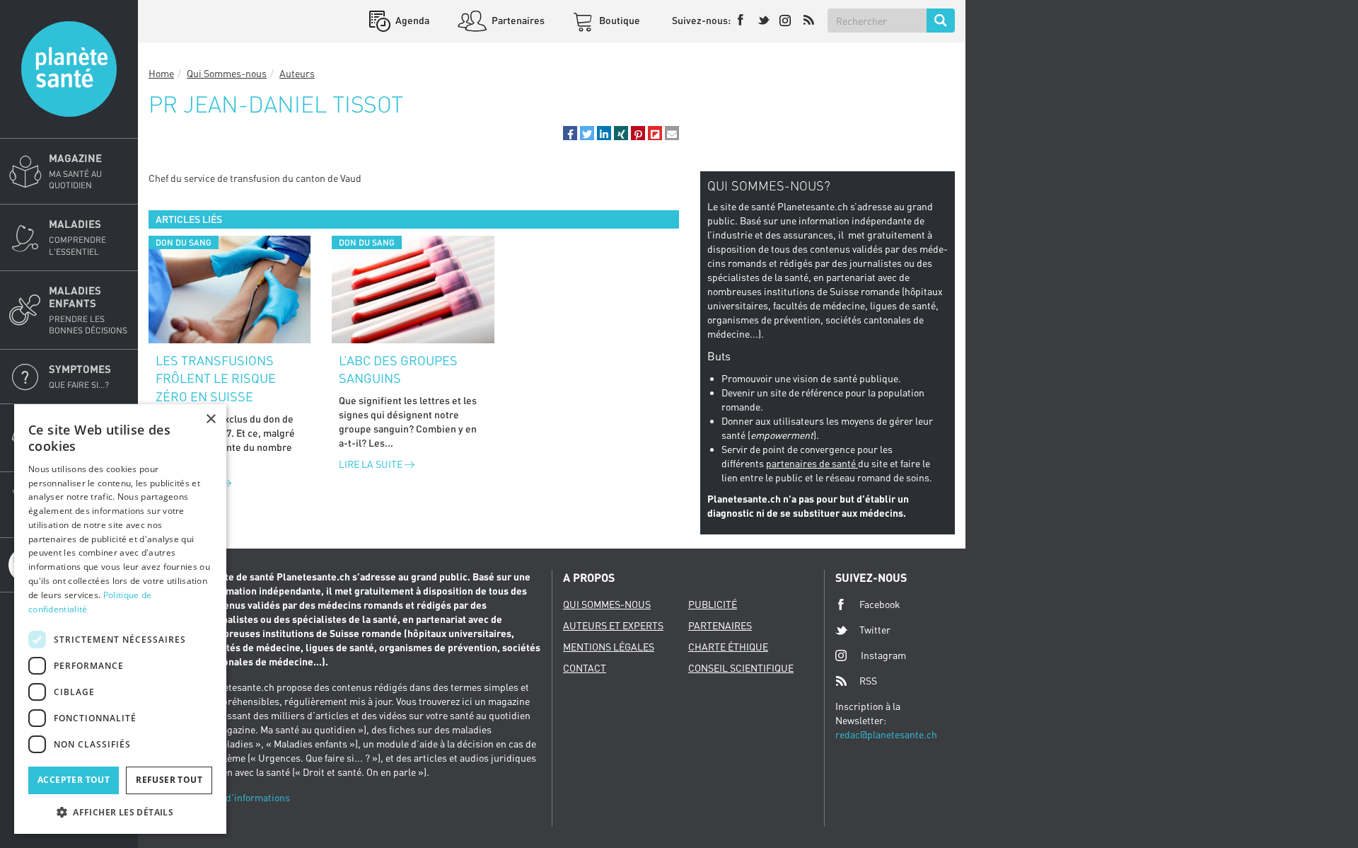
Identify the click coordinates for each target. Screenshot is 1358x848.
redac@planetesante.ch (886, 734)
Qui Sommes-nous (227, 73)
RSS (868, 681)
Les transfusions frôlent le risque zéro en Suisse (216, 378)
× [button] (210, 419)
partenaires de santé (812, 463)
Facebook (879, 604)
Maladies (77, 236)
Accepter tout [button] (73, 780)
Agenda (411, 20)
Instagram (883, 655)
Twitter (874, 630)
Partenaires (517, 20)
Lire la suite (372, 464)
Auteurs (297, 73)
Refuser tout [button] (169, 780)
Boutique (618, 20)
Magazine (75, 170)
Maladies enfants (88, 310)
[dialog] (120, 619)
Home (161, 73)
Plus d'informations (247, 797)
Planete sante (69, 69)
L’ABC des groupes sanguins (398, 369)
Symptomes (80, 376)
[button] (570, 133)
